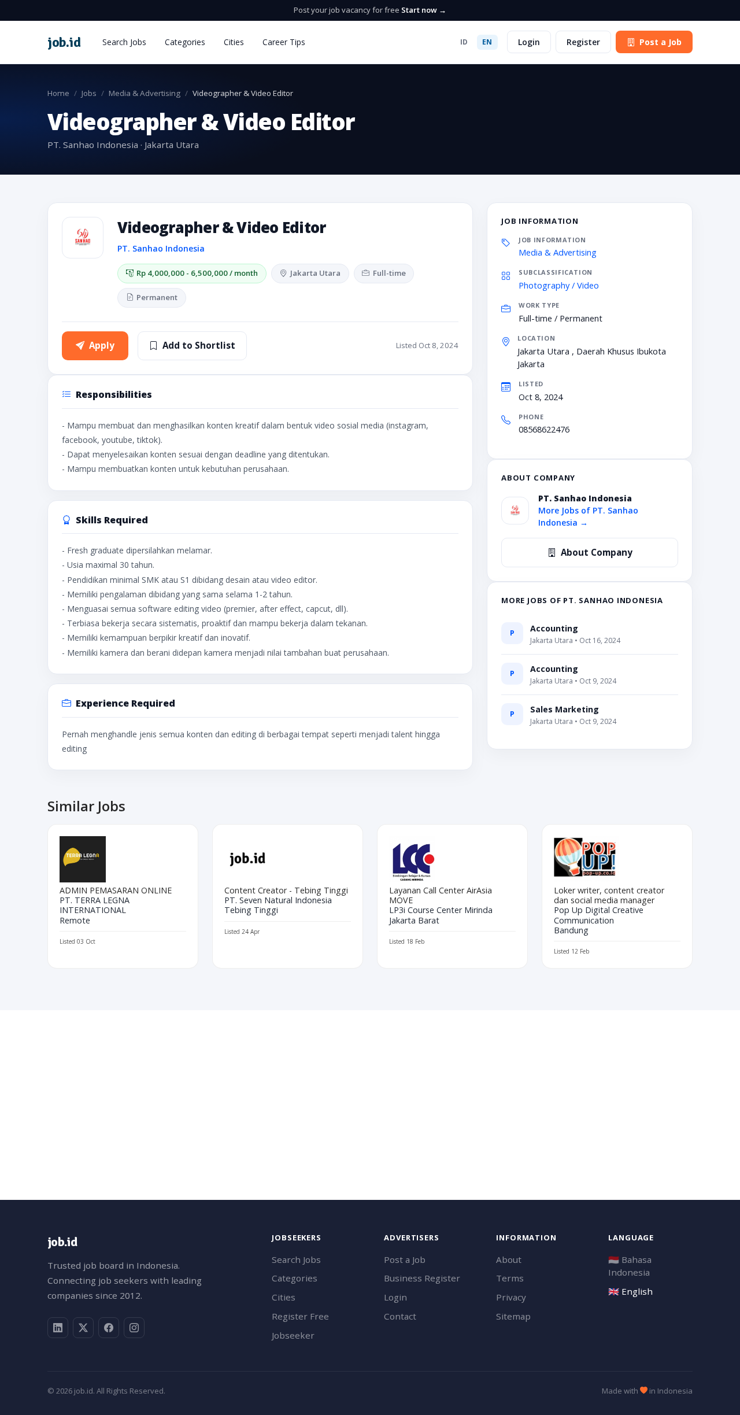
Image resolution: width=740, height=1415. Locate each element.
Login (529, 41)
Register (583, 41)
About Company (596, 552)
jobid (63, 42)
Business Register (422, 1278)
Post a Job (660, 41)
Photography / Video (559, 285)
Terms (510, 1278)
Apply (101, 345)
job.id (62, 1242)
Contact (400, 1316)
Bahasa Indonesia (630, 1266)
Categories (185, 41)
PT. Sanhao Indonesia (161, 248)
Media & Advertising (144, 93)
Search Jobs (124, 41)
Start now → (423, 10)
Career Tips (283, 41)
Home (58, 93)
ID (464, 42)
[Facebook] (108, 1327)
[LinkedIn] (57, 1327)
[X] (83, 1327)
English (630, 1291)
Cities (234, 41)
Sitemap (513, 1316)
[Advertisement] (370, 1091)
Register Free (300, 1316)
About (508, 1259)
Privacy (511, 1297)
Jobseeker (293, 1335)
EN (487, 42)
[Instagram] (134, 1327)
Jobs (89, 93)
